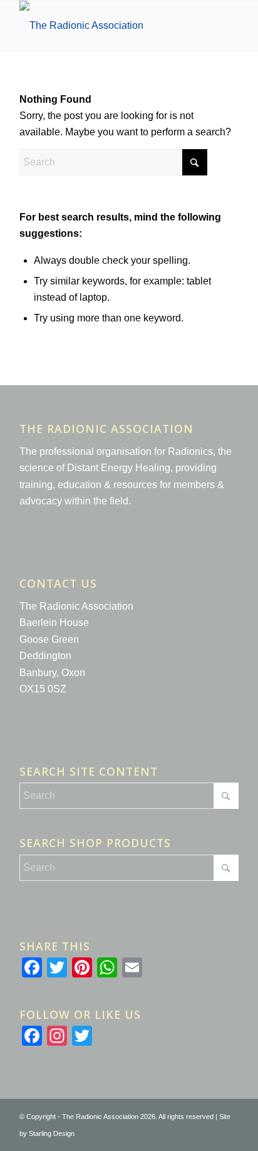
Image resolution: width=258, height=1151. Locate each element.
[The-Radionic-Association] (107, 26)
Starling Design (52, 1133)
